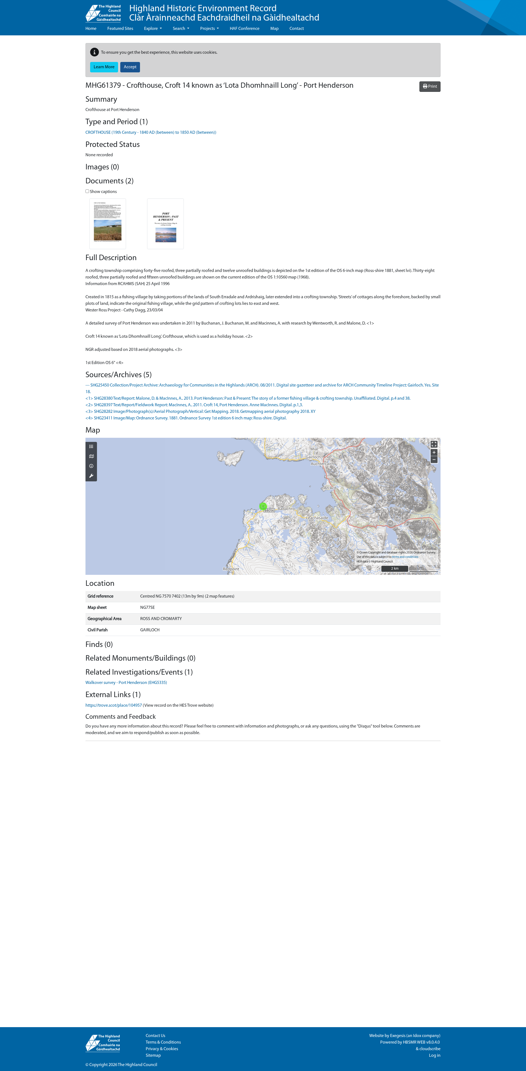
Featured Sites (120, 29)
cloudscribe (430, 1049)
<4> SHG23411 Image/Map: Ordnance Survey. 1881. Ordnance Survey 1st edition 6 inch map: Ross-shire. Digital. (186, 418)
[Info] (91, 466)
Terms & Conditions (163, 1042)
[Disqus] (263, 813)
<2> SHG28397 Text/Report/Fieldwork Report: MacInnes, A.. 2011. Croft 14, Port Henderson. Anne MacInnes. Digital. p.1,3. (194, 405)
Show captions (103, 192)
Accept (130, 67)
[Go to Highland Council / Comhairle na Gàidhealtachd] (103, 11)
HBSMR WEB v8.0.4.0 (422, 1042)
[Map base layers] (91, 457)
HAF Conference (244, 29)
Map (274, 29)
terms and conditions (405, 557)
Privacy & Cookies (162, 1049)
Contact (297, 29)
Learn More (104, 67)
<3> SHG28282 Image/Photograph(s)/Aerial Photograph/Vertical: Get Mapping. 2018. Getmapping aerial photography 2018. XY (200, 412)
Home (90, 29)
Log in (435, 1055)
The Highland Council (137, 1065)
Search (179, 29)
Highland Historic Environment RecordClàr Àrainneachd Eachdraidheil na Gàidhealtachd (224, 13)
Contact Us (155, 1036)
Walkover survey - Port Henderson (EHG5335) (126, 683)
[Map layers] (91, 447)
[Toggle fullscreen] (434, 444)
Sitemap (153, 1055)
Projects (208, 29)
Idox (417, 1036)
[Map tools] (91, 476)
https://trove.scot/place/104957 (113, 705)
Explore (151, 29)
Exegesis (397, 1036)
